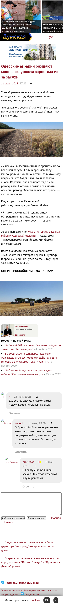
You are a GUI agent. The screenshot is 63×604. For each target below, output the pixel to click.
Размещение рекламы (34, 590)
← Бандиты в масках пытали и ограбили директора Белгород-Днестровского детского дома (29, 546)
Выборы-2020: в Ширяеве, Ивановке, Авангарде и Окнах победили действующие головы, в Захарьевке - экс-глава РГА (29, 357)
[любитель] (11, 462)
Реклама (31, 61)
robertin (20, 423)
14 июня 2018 (9, 83)
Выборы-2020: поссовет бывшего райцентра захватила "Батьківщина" (31, 347)
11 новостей (20, 335)
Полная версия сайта (11, 590)
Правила (55, 518)
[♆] (3, 397)
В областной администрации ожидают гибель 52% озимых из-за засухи (27, 372)
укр (51, 37)
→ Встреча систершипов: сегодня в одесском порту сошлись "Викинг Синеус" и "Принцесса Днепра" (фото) (30, 562)
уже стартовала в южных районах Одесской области (30, 233)
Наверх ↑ (10, 522)
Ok (47, 600)
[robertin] (6, 423)
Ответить (15, 413)
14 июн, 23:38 (37, 423)
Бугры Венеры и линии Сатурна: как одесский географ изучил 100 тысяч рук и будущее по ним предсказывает (18, 26)
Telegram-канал (32, 594)
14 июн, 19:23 (22, 396)
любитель (29, 462)
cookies (35, 600)
